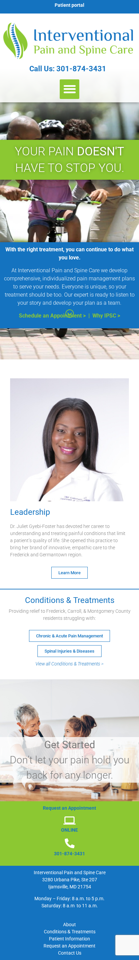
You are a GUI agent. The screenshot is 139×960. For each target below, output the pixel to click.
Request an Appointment (69, 946)
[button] (70, 89)
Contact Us (69, 953)
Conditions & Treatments (69, 931)
